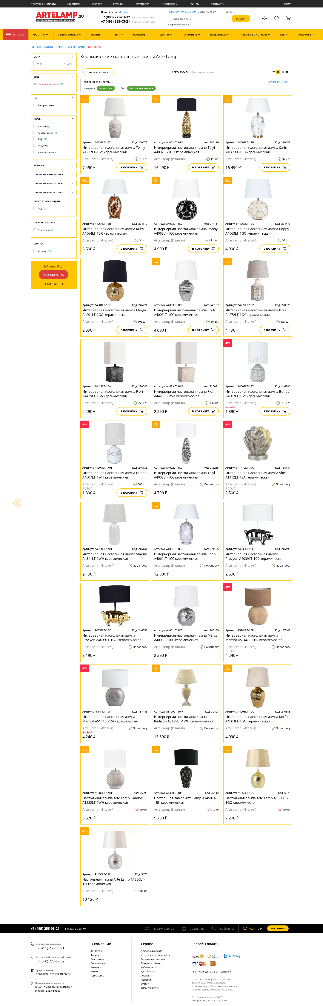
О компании (100, 944)
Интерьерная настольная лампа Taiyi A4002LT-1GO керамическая (184, 149)
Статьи (145, 983)
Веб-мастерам (149, 967)
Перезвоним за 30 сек (182, 11)
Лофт (42, 139)
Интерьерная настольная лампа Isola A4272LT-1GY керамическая (256, 312)
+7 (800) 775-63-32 (128, 17)
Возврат (96, 4)
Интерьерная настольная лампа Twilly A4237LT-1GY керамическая (113, 149)
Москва (123, 12)
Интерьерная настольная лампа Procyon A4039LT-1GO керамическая (111, 637)
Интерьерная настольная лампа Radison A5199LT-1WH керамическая (183, 718)
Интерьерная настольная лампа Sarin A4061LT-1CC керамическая (185, 556)
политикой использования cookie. (213, 989)
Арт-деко (45, 126)
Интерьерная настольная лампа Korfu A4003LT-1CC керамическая (185, 312)
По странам (97, 959)
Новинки (95, 967)
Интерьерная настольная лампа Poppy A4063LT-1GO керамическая (257, 231)
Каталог (19, 34)
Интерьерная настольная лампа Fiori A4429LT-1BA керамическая (112, 393)
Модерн (44, 145)
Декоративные (48, 105)
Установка (142, 4)
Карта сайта (97, 975)
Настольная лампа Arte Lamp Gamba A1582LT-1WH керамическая (112, 800)
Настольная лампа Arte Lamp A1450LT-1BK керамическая (185, 800)
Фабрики (95, 955)
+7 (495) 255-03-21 (128, 21)
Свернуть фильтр (99, 72)
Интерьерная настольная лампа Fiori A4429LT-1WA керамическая (184, 393)
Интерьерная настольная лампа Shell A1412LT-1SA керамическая (256, 474)
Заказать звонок (75, 928)
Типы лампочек (150, 988)
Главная (36, 47)
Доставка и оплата (43, 4)
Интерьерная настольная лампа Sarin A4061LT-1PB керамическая (256, 149)
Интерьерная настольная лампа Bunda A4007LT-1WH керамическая (114, 474)
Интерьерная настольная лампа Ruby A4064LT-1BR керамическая (113, 231)
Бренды (194, 4)
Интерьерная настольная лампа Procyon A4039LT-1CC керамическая (254, 556)
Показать (51, 275)
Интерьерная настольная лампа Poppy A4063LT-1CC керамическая (186, 231)
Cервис (147, 944)
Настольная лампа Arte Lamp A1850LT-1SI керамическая (113, 881)
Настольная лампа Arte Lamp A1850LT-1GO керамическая (256, 800)
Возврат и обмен (151, 963)
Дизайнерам (169, 4)
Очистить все (279, 82)
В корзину (129, 167)
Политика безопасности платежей (211, 971)
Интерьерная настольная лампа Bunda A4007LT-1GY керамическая (257, 393)
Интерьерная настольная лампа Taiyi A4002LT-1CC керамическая (184, 474)
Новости (146, 979)
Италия (44, 251)
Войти (288, 4)
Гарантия (73, 4)
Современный (47, 151)
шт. (252, 928)
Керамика (104, 88)
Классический (47, 132)
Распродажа (97, 963)
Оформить (278, 928)
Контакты (217, 4)
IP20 (42, 208)
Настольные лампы (72, 47)
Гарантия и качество (153, 959)
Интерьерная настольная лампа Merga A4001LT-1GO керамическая (114, 312)
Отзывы (118, 4)
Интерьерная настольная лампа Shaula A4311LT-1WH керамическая (114, 556)
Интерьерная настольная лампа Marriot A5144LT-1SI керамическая (110, 718)
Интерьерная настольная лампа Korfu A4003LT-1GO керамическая (256, 718)
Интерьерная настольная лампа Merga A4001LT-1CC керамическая (186, 637)
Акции (94, 971)
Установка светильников (155, 955)
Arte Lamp (45, 230)
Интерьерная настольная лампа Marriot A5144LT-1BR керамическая (253, 637)
